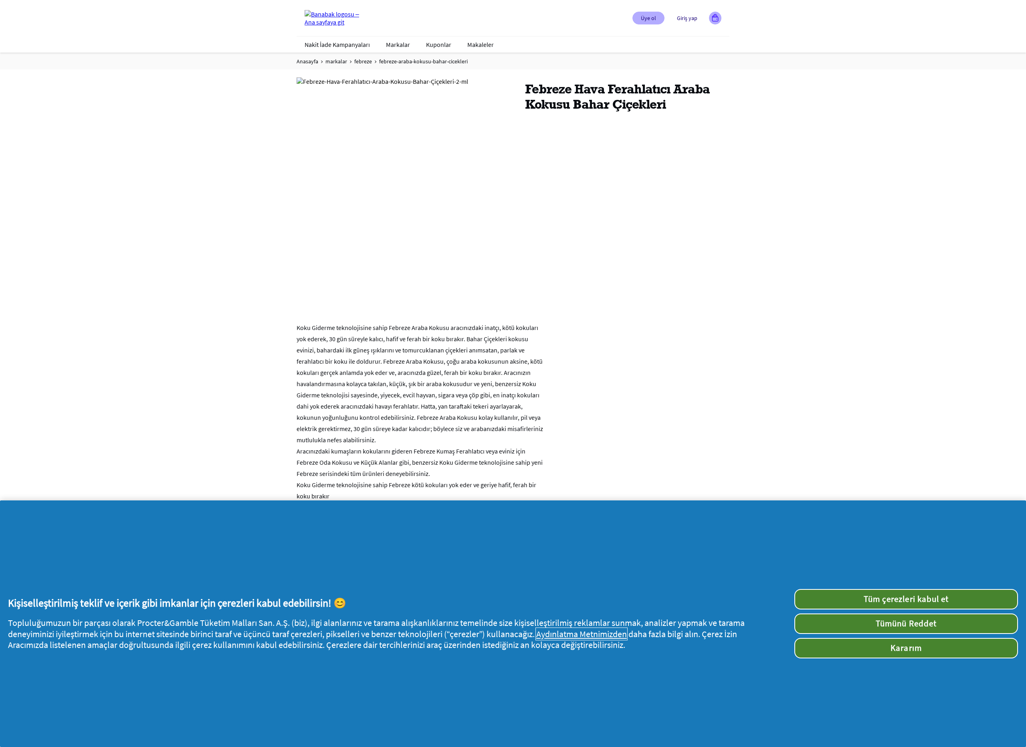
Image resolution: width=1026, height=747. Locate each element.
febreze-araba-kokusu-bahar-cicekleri (423, 61)
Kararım (906, 648)
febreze (363, 61)
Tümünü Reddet (906, 623)
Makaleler (480, 44)
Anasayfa (307, 61)
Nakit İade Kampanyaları (337, 44)
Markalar (398, 44)
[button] (648, 18)
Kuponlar (438, 44)
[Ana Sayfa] (337, 18)
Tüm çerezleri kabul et (906, 599)
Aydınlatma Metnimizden (581, 634)
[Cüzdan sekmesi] (715, 18)
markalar (336, 61)
